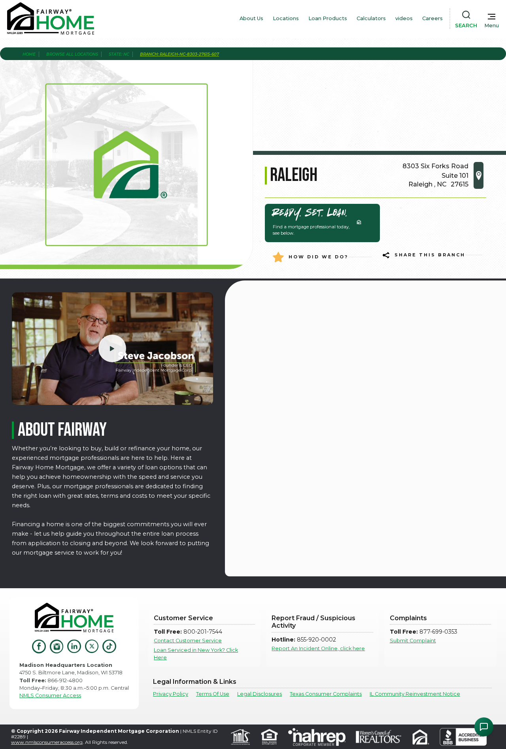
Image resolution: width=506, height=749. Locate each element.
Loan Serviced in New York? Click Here (196, 654)
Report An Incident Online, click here (318, 648)
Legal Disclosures (259, 694)
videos (404, 18)
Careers (432, 18)
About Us (251, 18)
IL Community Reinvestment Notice (415, 694)
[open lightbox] (112, 348)
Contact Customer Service (188, 641)
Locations (286, 18)
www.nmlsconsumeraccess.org (47, 742)
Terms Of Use (212, 694)
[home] (50, 18)
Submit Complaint (413, 641)
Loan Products (327, 18)
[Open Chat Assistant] (483, 726)
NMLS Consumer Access (50, 695)
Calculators (371, 18)
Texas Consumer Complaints (326, 694)
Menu (491, 25)
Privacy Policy (170, 694)
